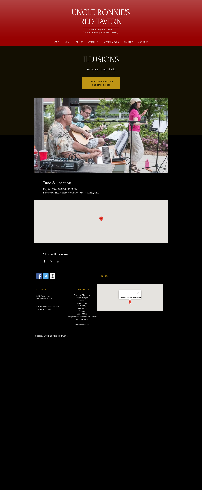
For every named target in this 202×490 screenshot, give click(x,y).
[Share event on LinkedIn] (58, 261)
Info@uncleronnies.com (49, 306)
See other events (101, 84)
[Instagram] (52, 276)
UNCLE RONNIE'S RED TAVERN (101, 17)
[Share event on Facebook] (44, 261)
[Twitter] (46, 276)
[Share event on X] (51, 261)
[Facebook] (39, 276)
